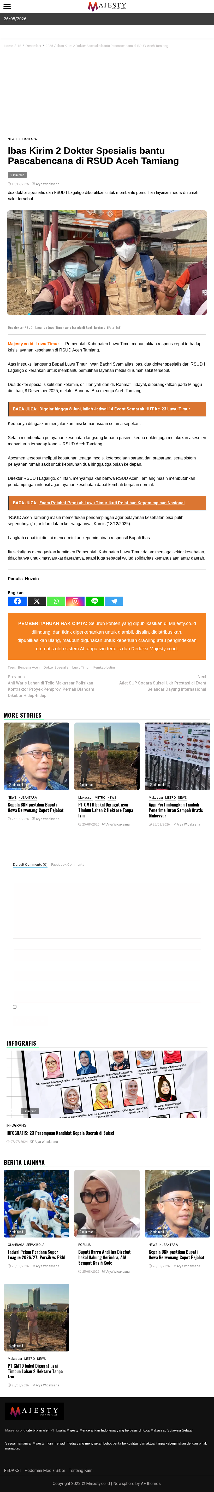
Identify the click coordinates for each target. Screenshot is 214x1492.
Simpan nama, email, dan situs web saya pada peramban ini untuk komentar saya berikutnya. (106, 1007)
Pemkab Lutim (104, 667)
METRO (100, 797)
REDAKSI (12, 1470)
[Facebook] (17, 601)
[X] (37, 601)
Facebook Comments (67, 864)
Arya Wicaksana (47, 184)
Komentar (23, 878)
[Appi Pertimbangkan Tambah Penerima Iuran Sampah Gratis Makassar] (177, 756)
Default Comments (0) (30, 864)
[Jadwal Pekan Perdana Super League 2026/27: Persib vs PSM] (36, 1204)
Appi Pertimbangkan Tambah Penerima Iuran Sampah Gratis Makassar (176, 810)
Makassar (85, 797)
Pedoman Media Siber (45, 1470)
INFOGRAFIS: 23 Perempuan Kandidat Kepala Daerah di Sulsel (60, 1133)
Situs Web (22, 986)
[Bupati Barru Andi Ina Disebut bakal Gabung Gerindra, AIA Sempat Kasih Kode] (107, 1204)
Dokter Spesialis (56, 667)
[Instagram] (75, 601)
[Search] (206, 45)
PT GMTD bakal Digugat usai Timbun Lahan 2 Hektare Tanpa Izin (105, 810)
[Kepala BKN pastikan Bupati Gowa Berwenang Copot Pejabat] (36, 756)
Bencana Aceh (29, 667)
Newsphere (123, 1483)
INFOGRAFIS (16, 1125)
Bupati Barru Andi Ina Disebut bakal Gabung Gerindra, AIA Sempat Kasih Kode (104, 1257)
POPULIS (84, 1245)
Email (19, 965)
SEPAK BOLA (35, 1245)
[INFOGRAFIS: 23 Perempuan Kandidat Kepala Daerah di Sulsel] (107, 1084)
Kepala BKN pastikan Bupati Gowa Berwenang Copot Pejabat (36, 807)
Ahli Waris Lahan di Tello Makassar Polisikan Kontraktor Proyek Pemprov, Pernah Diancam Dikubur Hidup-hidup (51, 686)
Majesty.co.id (15, 1430)
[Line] (95, 601)
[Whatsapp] (56, 601)
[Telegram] (114, 601)
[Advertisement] (107, 92)
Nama (20, 944)
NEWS (12, 139)
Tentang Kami (81, 1470)
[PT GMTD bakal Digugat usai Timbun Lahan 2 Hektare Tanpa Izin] (107, 756)
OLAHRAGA (16, 1245)
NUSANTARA (28, 139)
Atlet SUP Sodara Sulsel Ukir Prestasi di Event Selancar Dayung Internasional (162, 683)
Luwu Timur (81, 667)
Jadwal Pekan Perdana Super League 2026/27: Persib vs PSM (36, 1254)
